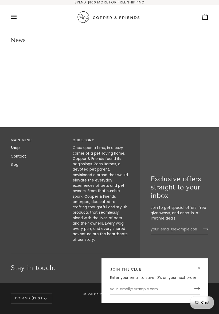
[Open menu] (19, 17)
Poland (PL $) (28, 298)
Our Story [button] (83, 140)
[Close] (201, 268)
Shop (15, 147)
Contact (18, 156)
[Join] (195, 288)
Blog (14, 164)
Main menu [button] (21, 140)
